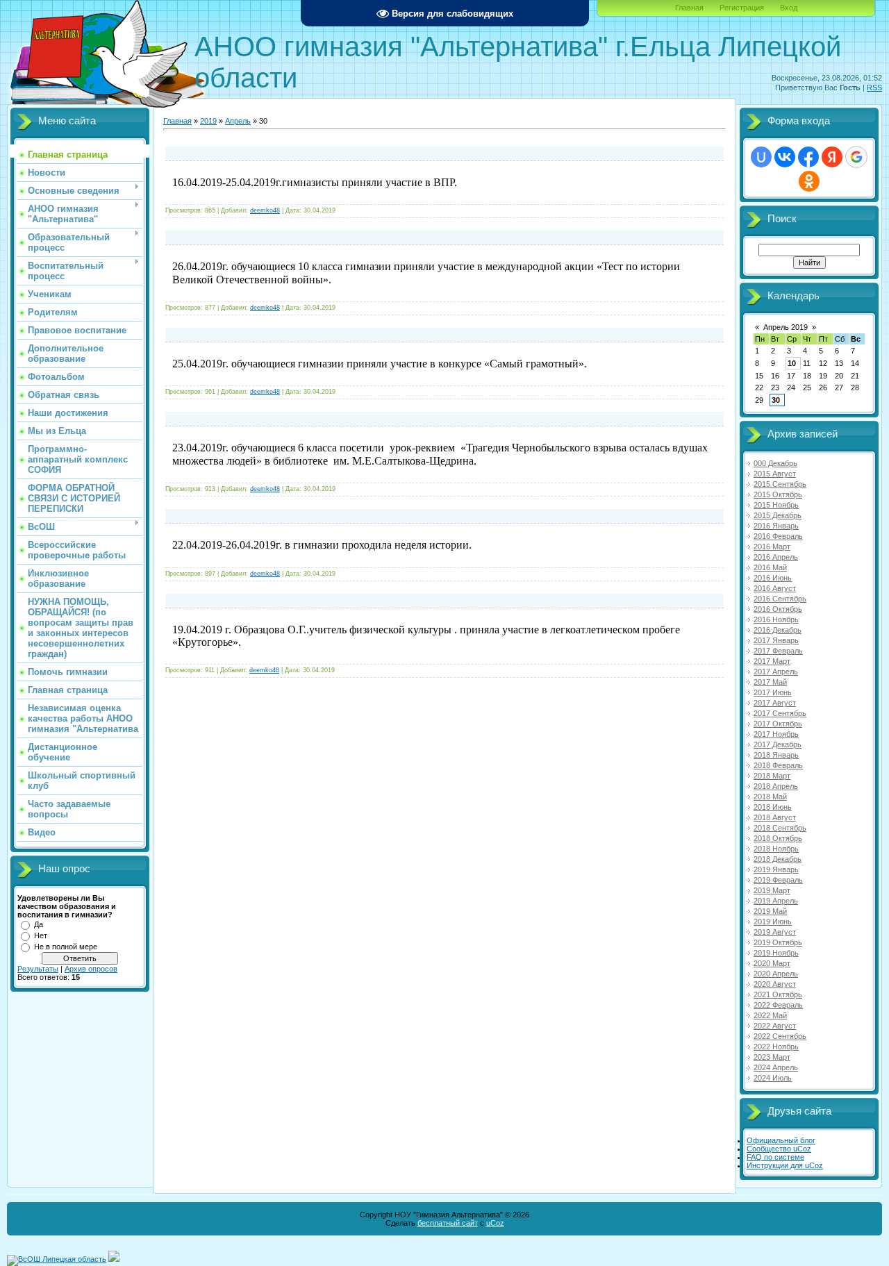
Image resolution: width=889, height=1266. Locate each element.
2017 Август (775, 703)
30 (776, 400)
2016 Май (770, 567)
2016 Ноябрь (776, 619)
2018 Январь (776, 755)
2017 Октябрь (778, 723)
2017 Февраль (778, 651)
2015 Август (775, 473)
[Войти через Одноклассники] (809, 181)
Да (38, 924)
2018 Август (775, 817)
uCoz (495, 1223)
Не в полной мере (65, 946)
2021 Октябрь (778, 994)
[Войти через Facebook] (808, 157)
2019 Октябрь (778, 942)
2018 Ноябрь (776, 848)
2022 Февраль (778, 1005)
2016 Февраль (778, 536)
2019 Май (770, 911)
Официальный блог (781, 1140)
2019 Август (775, 932)
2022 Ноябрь (776, 1046)
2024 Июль (773, 1078)
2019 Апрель (776, 901)
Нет (40, 935)
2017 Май (770, 682)
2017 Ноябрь (776, 734)
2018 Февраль (778, 765)
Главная (689, 7)
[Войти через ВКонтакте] (784, 157)
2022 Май (770, 1015)
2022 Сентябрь (780, 1036)
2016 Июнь (773, 578)
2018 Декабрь (777, 859)
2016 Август (775, 588)
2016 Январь (776, 526)
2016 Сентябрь (780, 598)
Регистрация (742, 7)
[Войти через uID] (761, 157)
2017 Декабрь (777, 744)
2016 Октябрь (778, 609)
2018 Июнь (773, 807)
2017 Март (772, 661)
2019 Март (772, 890)
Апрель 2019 (785, 327)
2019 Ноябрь (776, 953)
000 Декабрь (775, 463)
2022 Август (775, 1026)
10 (792, 363)
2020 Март (772, 963)
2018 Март (772, 776)
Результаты (37, 969)
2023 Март (772, 1057)
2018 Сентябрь (780, 828)
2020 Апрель (776, 973)
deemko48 (265, 210)
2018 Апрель (776, 786)
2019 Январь (776, 869)
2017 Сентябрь (780, 713)
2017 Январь (776, 640)
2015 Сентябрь (780, 484)
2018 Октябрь (778, 838)
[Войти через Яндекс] (832, 157)
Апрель (238, 121)
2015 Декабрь (777, 515)
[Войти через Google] (856, 157)
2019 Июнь (773, 921)
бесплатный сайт (447, 1223)
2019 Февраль (778, 880)
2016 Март (772, 546)
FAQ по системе (775, 1157)
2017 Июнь (773, 692)
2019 (208, 121)
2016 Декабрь (777, 630)
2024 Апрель (776, 1067)
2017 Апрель (776, 671)
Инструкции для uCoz (785, 1165)
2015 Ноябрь (776, 505)
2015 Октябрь (778, 494)
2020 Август (775, 984)
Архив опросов (91, 969)
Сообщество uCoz (779, 1148)
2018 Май (770, 796)
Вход (788, 7)
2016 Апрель (776, 557)
